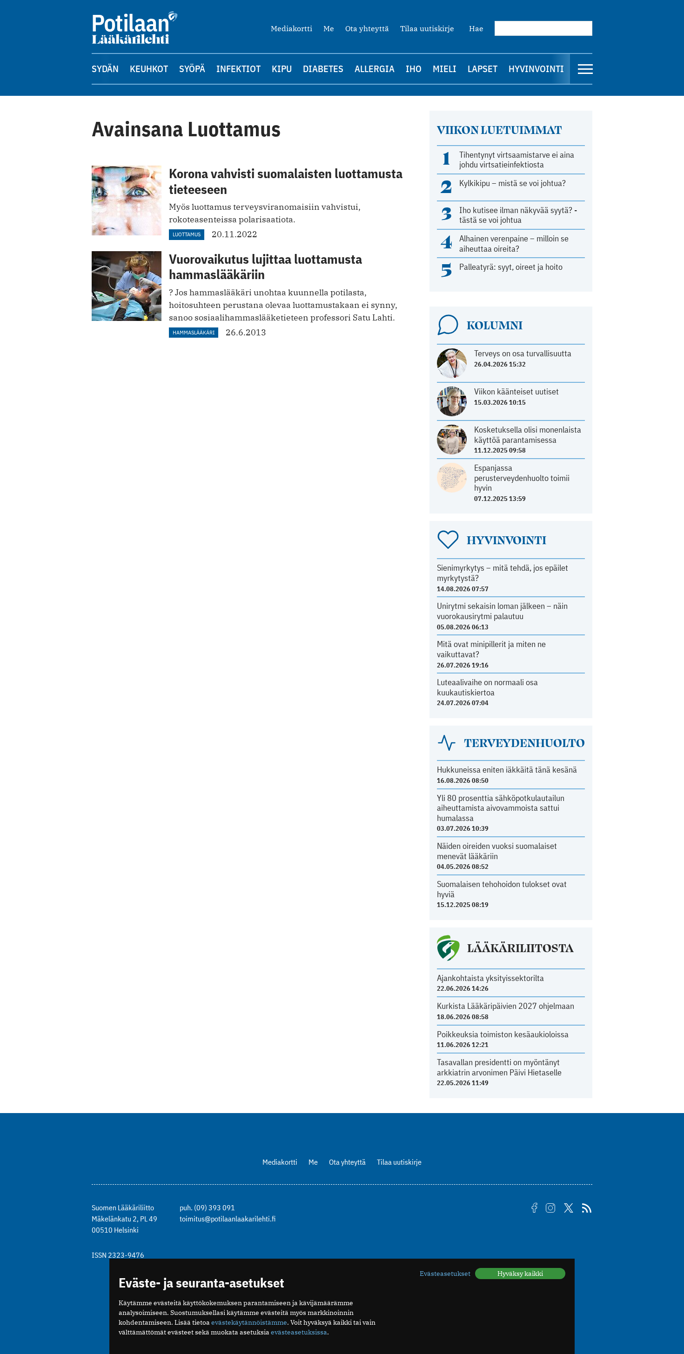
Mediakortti (291, 28)
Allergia (375, 68)
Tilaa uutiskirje (427, 28)
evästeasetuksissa (299, 1332)
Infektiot (238, 68)
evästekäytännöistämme (249, 1322)
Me (328, 28)
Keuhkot (149, 68)
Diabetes (323, 68)
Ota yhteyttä (367, 28)
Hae (476, 28)
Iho (414, 68)
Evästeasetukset (445, 1273)
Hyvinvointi (536, 68)
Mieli (444, 68)
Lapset (482, 68)
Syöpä (192, 68)
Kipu (282, 68)
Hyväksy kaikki (520, 1273)
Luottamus (187, 234)
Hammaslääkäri (194, 332)
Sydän (105, 68)
